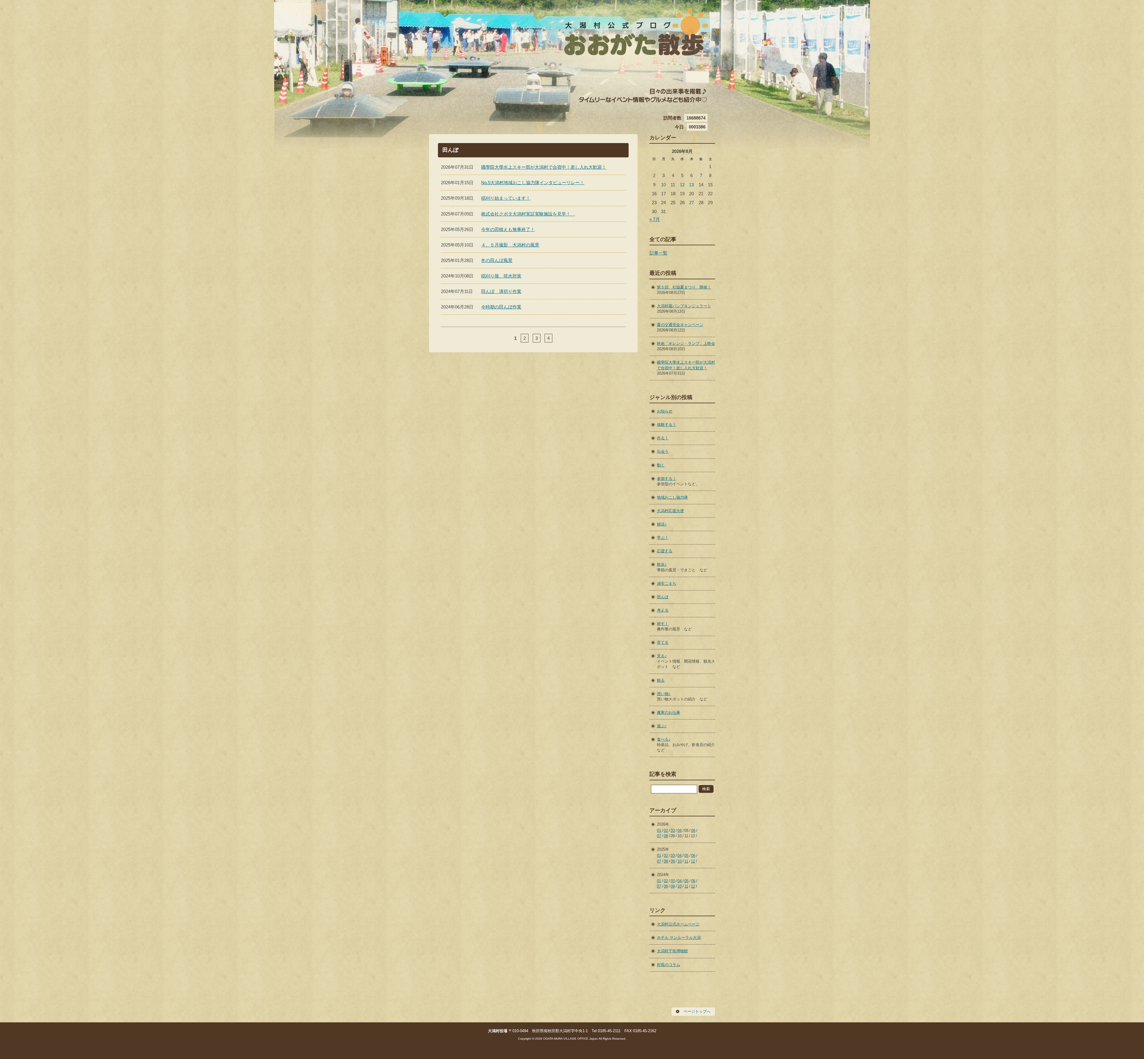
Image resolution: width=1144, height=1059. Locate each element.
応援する (664, 551)
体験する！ (666, 424)
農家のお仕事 (668, 712)
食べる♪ (664, 739)
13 (691, 184)
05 (686, 855)
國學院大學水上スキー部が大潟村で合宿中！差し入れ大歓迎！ (543, 167)
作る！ (663, 438)
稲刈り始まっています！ (505, 198)
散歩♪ (662, 564)
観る (661, 680)
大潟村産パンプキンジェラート (684, 306)
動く (661, 465)
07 (659, 836)
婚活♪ (662, 524)
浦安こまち (666, 583)
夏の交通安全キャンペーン (680, 324)
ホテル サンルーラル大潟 (679, 937)
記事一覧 (658, 252)
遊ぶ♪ (662, 726)
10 (663, 184)
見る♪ (662, 656)
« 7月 (654, 219)
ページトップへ (697, 1011)
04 (679, 830)
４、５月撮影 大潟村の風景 (510, 244)
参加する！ (666, 478)
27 (691, 202)
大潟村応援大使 (670, 510)
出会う (663, 451)
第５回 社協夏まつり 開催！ (684, 287)
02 (666, 830)
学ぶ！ (663, 537)
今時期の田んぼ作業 (501, 306)
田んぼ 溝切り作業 (501, 291)
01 (659, 830)
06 (693, 830)
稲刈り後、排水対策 (501, 275)
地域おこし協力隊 (672, 497)
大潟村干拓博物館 (672, 951)
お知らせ (664, 411)
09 (673, 861)
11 (686, 861)
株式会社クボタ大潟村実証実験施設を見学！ (528, 213)
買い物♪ (664, 693)
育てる (663, 642)
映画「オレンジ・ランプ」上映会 (686, 343)
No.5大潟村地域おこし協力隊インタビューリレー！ (532, 182)
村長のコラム (668, 964)
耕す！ (663, 623)
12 (682, 184)
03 (673, 830)
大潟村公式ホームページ (678, 924)
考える (663, 610)
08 (666, 836)
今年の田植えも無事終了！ (508, 229)
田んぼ (663, 597)
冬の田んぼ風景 (496, 260)
